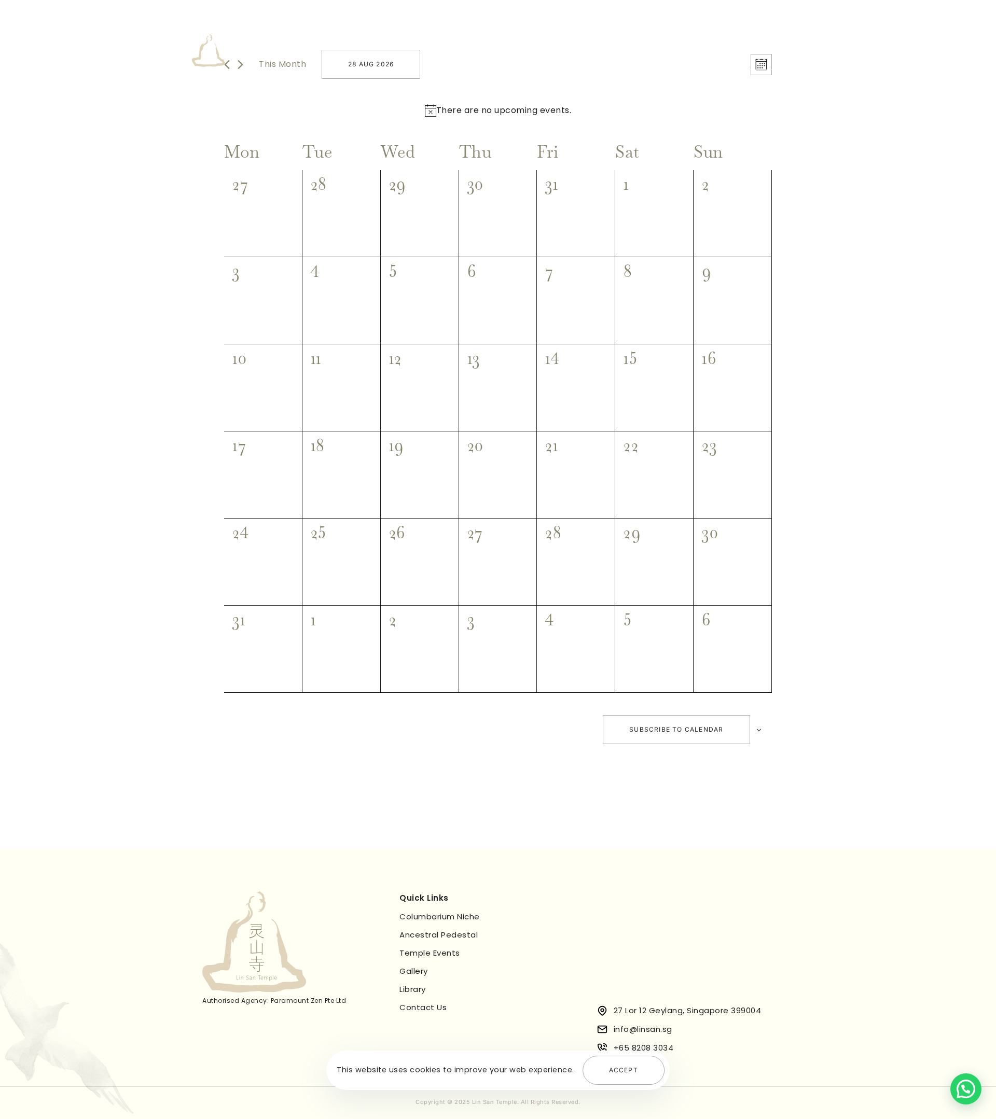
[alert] (504, 110)
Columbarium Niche (439, 916)
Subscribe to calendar (676, 729)
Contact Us (423, 1007)
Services (499, 56)
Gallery (625, 56)
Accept (623, 1070)
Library (671, 56)
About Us (446, 56)
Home (400, 56)
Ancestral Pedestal (438, 934)
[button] (965, 1088)
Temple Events (563, 56)
